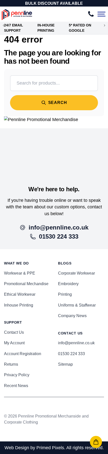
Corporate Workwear (76, 273)
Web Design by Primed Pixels (34, 447)
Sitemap (65, 364)
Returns (11, 364)
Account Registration (22, 354)
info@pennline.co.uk (76, 343)
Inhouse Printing (18, 305)
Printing (65, 294)
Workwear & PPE (19, 273)
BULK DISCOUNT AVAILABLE (54, 3)
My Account (14, 343)
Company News (72, 316)
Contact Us (14, 332)
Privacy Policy (16, 375)
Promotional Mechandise (26, 284)
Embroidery (68, 284)
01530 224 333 (71, 354)
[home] (54, 150)
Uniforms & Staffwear (77, 305)
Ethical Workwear (19, 294)
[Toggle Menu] (101, 14)
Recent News (16, 386)
